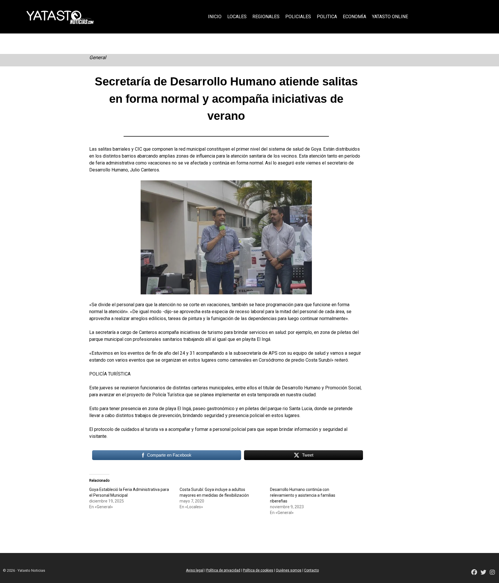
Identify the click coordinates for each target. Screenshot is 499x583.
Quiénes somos (288, 570)
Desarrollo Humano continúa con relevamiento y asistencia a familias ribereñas (302, 495)
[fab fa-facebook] (474, 572)
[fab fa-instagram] (492, 572)
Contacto (311, 570)
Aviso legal (195, 570)
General (97, 57)
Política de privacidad (223, 570)
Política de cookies (258, 570)
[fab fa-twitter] (483, 572)
